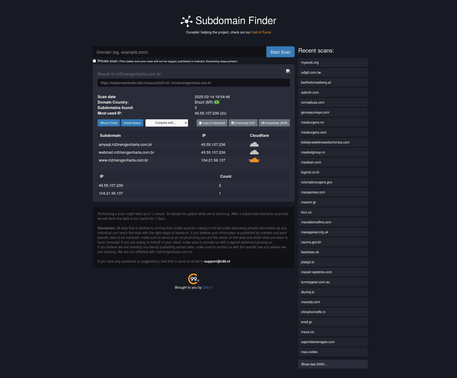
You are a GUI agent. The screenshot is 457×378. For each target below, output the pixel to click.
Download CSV (244, 123)
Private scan (168, 60)
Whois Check (108, 123)
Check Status (132, 123)
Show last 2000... (314, 364)
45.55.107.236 (213, 144)
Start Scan (280, 52)
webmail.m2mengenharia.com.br (126, 152)
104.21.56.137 (213, 160)
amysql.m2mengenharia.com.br (125, 144)
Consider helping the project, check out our (228, 32)
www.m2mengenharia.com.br (123, 160)
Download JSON (276, 123)
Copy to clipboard (213, 123)
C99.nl (207, 287)
